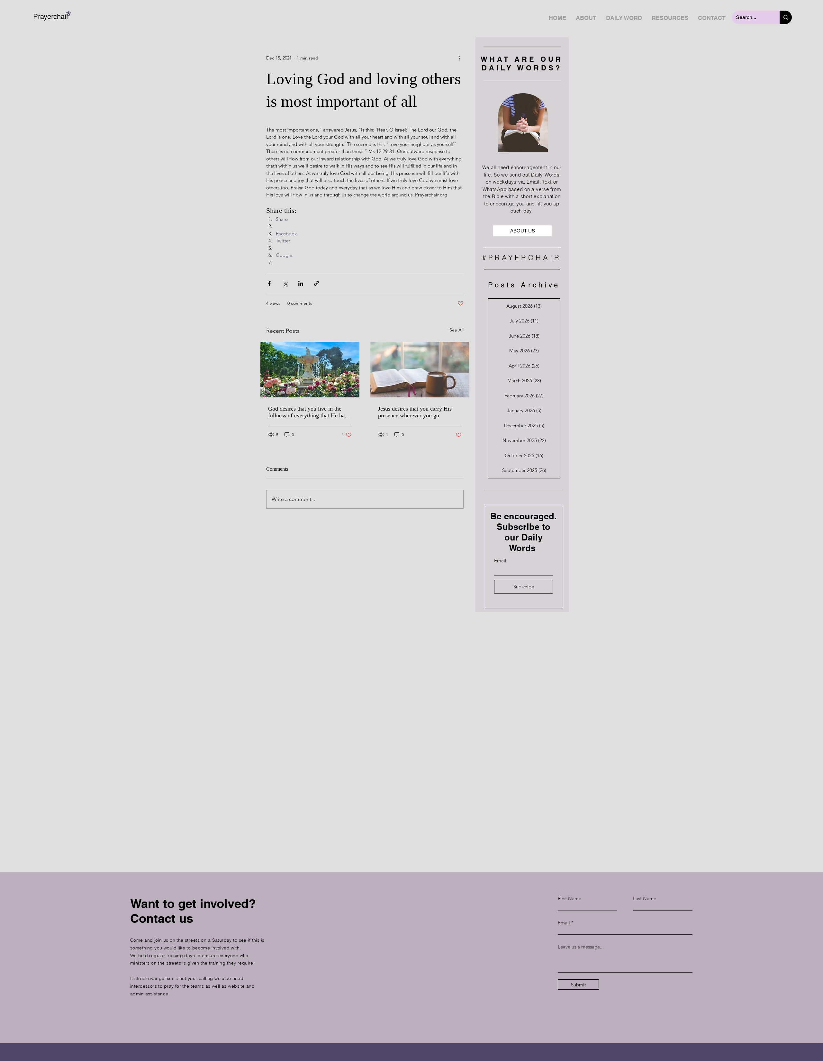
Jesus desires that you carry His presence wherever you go (415, 412)
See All (456, 330)
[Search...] (786, 17)
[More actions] (460, 58)
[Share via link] (316, 283)
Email (500, 560)
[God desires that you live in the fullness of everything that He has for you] (309, 369)
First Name (569, 898)
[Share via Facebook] (269, 283)
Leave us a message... (581, 946)
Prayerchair (50, 17)
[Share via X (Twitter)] (285, 283)
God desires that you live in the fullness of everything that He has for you (307, 412)
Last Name (644, 898)
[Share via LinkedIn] (301, 283)
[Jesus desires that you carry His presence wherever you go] (419, 369)
